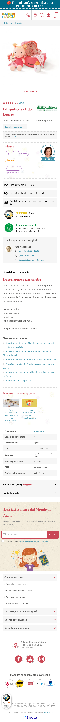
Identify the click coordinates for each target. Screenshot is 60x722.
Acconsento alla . (27, 541)
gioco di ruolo (13, 172)
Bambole (51, 343)
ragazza (10, 153)
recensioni (25, 216)
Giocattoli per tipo (14, 343)
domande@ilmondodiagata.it (32, 260)
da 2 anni (11, 159)
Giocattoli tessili (10, 355)
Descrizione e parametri (16, 272)
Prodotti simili (11, 493)
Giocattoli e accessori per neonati (42, 359)
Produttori (11, 380)
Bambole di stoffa (14, 23)
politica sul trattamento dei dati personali (34, 541)
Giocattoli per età (14, 359)
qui (16, 136)
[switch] (6, 706)
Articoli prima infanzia (38, 351)
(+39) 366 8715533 (27, 255)
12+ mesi (23, 153)
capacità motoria (14, 166)
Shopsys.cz (48, 712)
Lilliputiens (26, 380)
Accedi (52, 534)
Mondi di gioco (35, 343)
